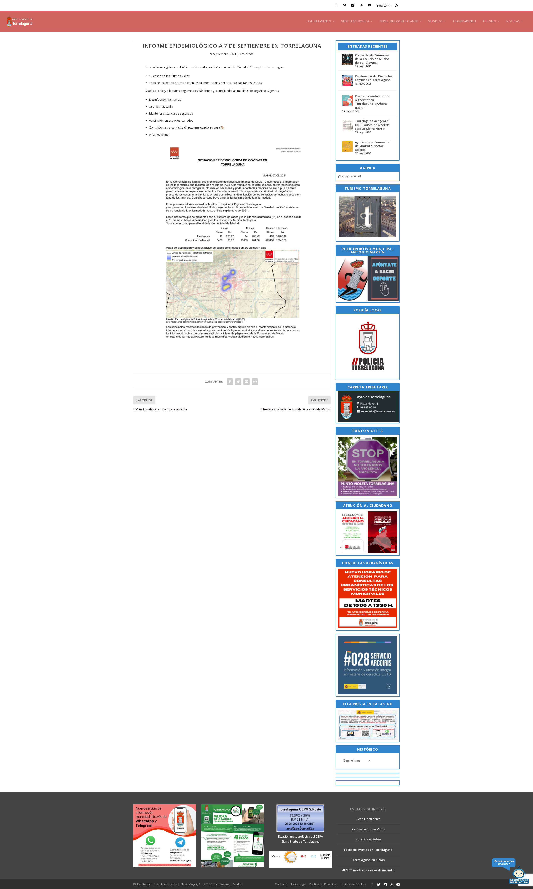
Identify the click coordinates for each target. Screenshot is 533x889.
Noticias (513, 21)
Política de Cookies (353, 884)
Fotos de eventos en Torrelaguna (368, 850)
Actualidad (247, 54)
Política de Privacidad (323, 884)
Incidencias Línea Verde (368, 829)
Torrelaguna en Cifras (368, 860)
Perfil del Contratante (398, 21)
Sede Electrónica (355, 21)
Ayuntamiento (319, 21)
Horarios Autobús (368, 839)
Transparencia (464, 21)
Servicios (435, 21)
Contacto (281, 884)
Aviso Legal (298, 884)
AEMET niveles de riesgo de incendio (368, 870)
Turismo (489, 21)
